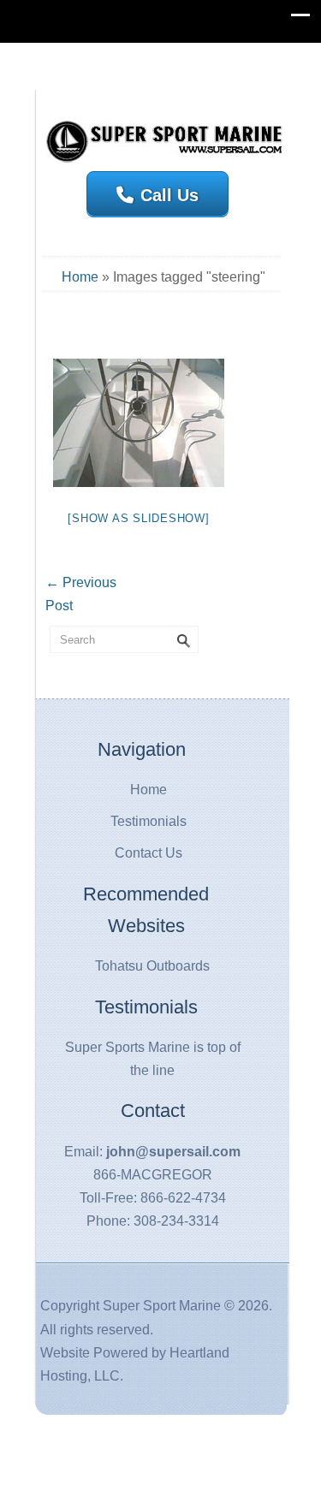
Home (80, 277)
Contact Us (148, 853)
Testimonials (148, 821)
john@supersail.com (173, 1151)
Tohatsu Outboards (152, 966)
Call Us (169, 195)
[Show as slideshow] (138, 518)
